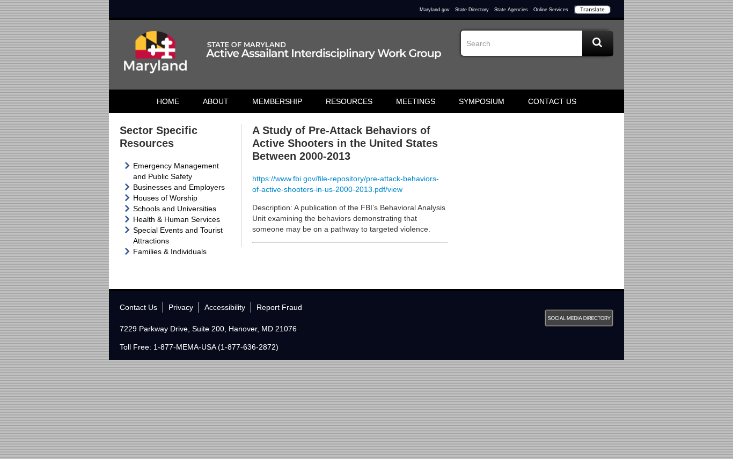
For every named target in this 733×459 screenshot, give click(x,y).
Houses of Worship (165, 198)
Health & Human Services (176, 219)
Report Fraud (279, 307)
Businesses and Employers (179, 187)
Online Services (550, 9)
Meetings (415, 101)
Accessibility (224, 307)
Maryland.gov (435, 9)
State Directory (472, 9)
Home (168, 101)
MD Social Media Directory (579, 318)
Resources (349, 101)
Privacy (180, 307)
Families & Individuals (170, 251)
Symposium (481, 101)
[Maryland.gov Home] (156, 57)
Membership (277, 101)
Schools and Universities (174, 208)
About (216, 101)
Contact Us (552, 101)
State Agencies (511, 9)
